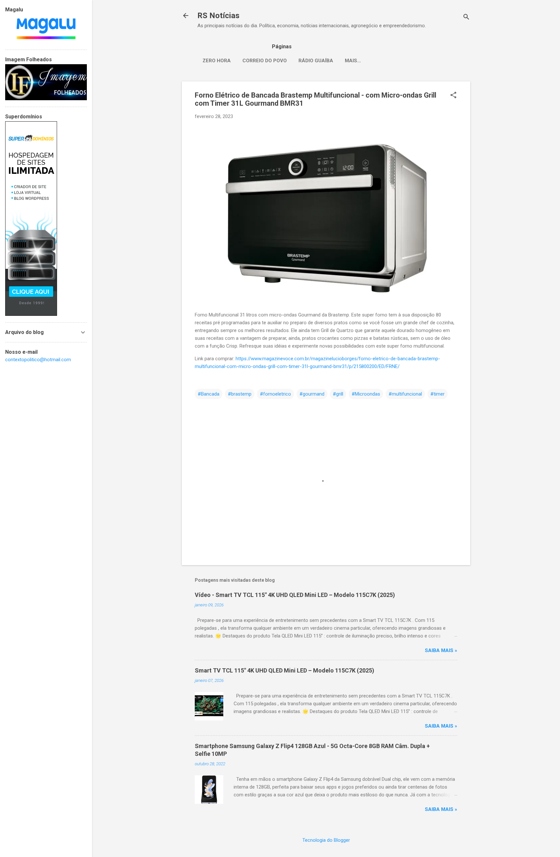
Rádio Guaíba (315, 61)
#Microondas (366, 394)
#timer (437, 394)
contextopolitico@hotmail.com (38, 360)
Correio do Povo (264, 61)
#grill (338, 394)
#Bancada (208, 394)
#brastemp (239, 394)
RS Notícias (218, 15)
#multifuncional (405, 394)
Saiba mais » (441, 650)
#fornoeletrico (275, 394)
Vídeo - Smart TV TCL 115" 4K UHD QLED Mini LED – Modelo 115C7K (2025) (295, 594)
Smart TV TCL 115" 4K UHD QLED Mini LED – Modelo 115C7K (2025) (284, 670)
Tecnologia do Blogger (326, 840)
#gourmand (311, 394)
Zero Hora (217, 61)
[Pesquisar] (466, 18)
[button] (453, 95)
